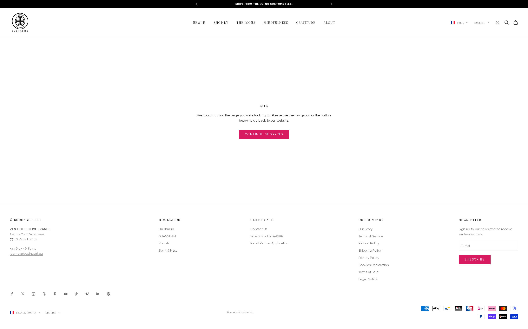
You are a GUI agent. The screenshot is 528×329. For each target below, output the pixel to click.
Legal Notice (368, 279)
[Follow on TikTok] (76, 294)
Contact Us (258, 229)
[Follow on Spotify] (108, 294)
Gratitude (305, 22)
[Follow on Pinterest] (55, 294)
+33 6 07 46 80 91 (23, 248)
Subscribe (475, 259)
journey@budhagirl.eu (26, 254)
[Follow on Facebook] (12, 294)
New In (199, 22)
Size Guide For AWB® (266, 236)
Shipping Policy (370, 250)
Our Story (365, 229)
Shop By (221, 22)
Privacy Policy (368, 258)
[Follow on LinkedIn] (98, 294)
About (329, 22)
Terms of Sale (368, 272)
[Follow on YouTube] (66, 294)
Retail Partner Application (269, 243)
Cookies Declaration (373, 265)
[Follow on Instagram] (33, 294)
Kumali (164, 243)
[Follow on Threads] (44, 294)
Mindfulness (276, 22)
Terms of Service (370, 236)
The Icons (246, 22)
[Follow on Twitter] (23, 294)
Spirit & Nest (168, 250)
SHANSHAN (167, 236)
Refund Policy (368, 243)
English (479, 22)
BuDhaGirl (166, 229)
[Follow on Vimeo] (87, 294)
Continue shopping (264, 134)
